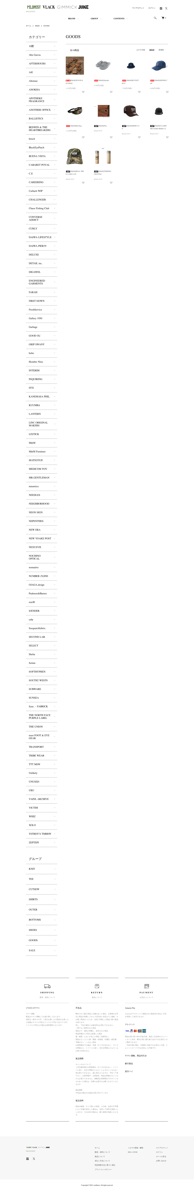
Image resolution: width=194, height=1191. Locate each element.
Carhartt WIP (36, 191)
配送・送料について (102, 1152)
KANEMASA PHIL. (39, 396)
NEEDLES (34, 495)
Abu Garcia (35, 55)
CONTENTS (119, 19)
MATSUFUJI (36, 460)
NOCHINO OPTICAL (35, 557)
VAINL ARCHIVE (39, 799)
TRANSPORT (36, 747)
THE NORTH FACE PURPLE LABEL (39, 716)
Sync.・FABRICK (38, 706)
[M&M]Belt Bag (76, 126)
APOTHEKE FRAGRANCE (36, 100)
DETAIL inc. (35, 263)
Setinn (32, 663)
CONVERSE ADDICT (35, 218)
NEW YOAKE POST (40, 538)
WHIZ (32, 816)
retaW (32, 602)
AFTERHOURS (37, 63)
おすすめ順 (140, 50)
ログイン (151, 8)
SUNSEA (34, 698)
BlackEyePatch (36, 147)
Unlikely (33, 773)
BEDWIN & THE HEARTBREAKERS (40, 129)
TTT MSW (34, 764)
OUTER (33, 909)
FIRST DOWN (36, 301)
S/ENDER (34, 611)
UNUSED (34, 782)
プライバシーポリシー (103, 1169)
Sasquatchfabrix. (37, 628)
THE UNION (36, 727)
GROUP (94, 19)
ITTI (31, 388)
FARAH (33, 292)
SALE (32, 950)
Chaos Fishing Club (39, 208)
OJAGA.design (36, 585)
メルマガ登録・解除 (135, 1148)
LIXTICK (34, 434)
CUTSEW (34, 889)
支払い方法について (102, 1161)
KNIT (32, 869)
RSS (129, 1152)
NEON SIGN (36, 512)
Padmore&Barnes (38, 593)
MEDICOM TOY (38, 469)
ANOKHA (34, 89)
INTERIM (34, 370)
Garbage (33, 327)
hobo (31, 353)
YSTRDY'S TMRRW (40, 834)
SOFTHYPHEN (37, 672)
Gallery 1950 (35, 318)
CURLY (33, 228)
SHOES (33, 930)
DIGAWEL (35, 272)
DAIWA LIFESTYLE (40, 237)
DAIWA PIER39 (37, 246)
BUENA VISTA (37, 156)
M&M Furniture (37, 451)
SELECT (33, 645)
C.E (31, 173)
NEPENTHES (36, 521)
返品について (100, 1156)
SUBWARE (35, 689)
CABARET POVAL (39, 165)
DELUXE (34, 254)
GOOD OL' (35, 336)
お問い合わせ (161, 1161)
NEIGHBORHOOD (39, 504)
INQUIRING (35, 379)
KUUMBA (34, 405)
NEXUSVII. (35, 547)
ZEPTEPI (34, 842)
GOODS (46, 26)
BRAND (71, 19)
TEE (31, 879)
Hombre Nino (36, 362)
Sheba (32, 654)
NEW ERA (34, 530)
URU (31, 790)
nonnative (34, 567)
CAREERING (36, 182)
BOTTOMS (35, 920)
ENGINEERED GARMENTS (37, 282)
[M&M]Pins (102, 126)
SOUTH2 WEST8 (38, 680)
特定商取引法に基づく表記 (105, 1165)
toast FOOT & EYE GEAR (39, 737)
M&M (37, 26)
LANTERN (35, 414)
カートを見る (161, 1156)
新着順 (161, 50)
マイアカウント (138, 8)
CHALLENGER (37, 199)
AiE (31, 72)
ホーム (28, 26)
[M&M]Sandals (103, 80)
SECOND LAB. (37, 637)
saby (31, 619)
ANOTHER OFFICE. (40, 110)
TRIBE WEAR (36, 755)
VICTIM (33, 808)
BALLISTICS (36, 118)
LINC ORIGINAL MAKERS (38, 424)
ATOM (134, 1152)
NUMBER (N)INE (38, 576)
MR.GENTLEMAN (39, 477)
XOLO (32, 825)
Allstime (33, 81)
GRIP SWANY (37, 344)
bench (32, 139)
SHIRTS (33, 899)
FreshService (35, 309)
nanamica (34, 486)
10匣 (31, 46)
